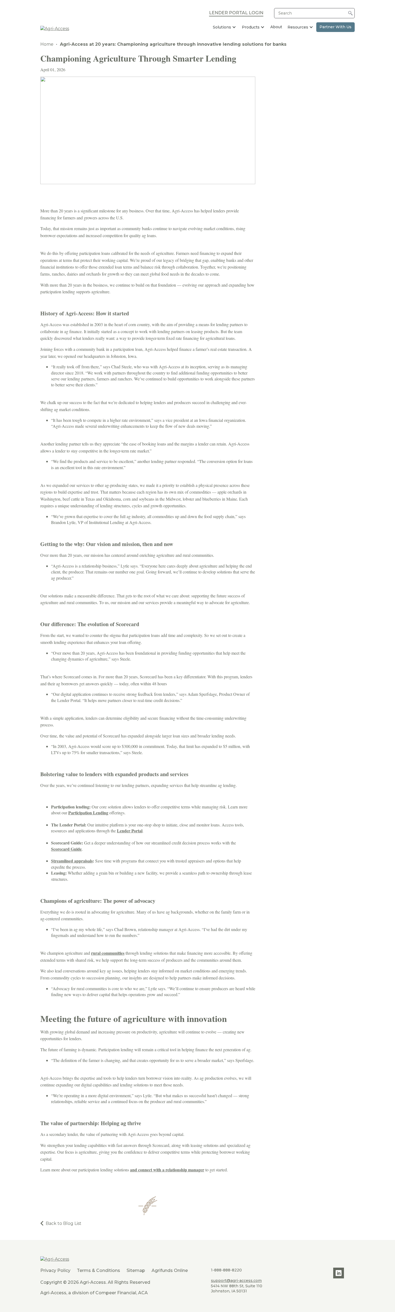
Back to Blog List (63, 1223)
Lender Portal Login (236, 13)
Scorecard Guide (66, 849)
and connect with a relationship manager (167, 1170)
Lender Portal (129, 831)
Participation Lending (88, 813)
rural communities (107, 953)
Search (285, 13)
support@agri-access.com (236, 1280)
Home (46, 44)
